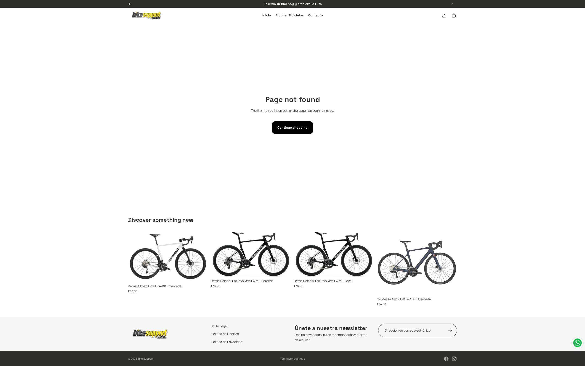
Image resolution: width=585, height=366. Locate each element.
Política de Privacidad (226, 342)
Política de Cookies (225, 334)
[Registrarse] (450, 330)
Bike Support (145, 359)
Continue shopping (292, 127)
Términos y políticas (292, 359)
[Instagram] (454, 358)
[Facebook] (446, 358)
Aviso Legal (219, 326)
